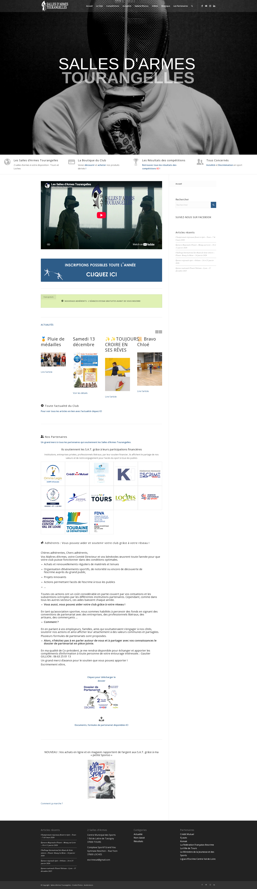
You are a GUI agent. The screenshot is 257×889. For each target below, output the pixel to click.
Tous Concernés (217, 160)
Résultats (138, 841)
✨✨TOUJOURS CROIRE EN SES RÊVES (122, 344)
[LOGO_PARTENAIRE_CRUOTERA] (101, 474)
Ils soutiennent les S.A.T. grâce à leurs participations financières (101, 449)
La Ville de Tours (188, 848)
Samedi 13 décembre (84, 341)
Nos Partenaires (56, 437)
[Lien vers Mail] (206, 6)
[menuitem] (89, 6)
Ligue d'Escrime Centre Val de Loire (198, 858)
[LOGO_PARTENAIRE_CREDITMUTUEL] (77, 474)
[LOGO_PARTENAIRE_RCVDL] (53, 522)
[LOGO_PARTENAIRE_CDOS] (53, 498)
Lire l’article (46, 371)
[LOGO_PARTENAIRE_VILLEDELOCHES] (126, 498)
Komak (183, 841)
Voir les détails (80, 393)
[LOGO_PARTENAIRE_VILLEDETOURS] (101, 498)
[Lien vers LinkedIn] (214, 6)
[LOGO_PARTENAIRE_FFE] (150, 474)
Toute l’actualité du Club (62, 406)
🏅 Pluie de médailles (53, 341)
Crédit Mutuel (187, 834)
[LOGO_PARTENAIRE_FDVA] (101, 522)
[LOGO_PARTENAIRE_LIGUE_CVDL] (77, 498)
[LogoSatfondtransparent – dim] (55, 6)
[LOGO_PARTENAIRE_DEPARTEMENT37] (77, 522)
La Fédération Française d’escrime (197, 844)
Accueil (179, 184)
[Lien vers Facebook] (202, 6)
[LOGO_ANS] (150, 498)
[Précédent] (156, 331)
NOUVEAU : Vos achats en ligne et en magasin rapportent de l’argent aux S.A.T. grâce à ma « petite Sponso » (101, 753)
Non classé (139, 837)
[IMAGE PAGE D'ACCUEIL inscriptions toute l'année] (101, 270)
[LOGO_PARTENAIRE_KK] (126, 474)
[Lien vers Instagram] (210, 6)
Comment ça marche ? (52, 803)
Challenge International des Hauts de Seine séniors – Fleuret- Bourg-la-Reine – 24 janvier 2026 (195, 253)
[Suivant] (160, 331)
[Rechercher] (192, 6)
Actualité (138, 834)
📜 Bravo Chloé (146, 341)
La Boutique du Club (92, 160)
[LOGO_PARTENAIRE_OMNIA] (53, 474)
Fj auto (183, 837)
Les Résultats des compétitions (163, 160)
